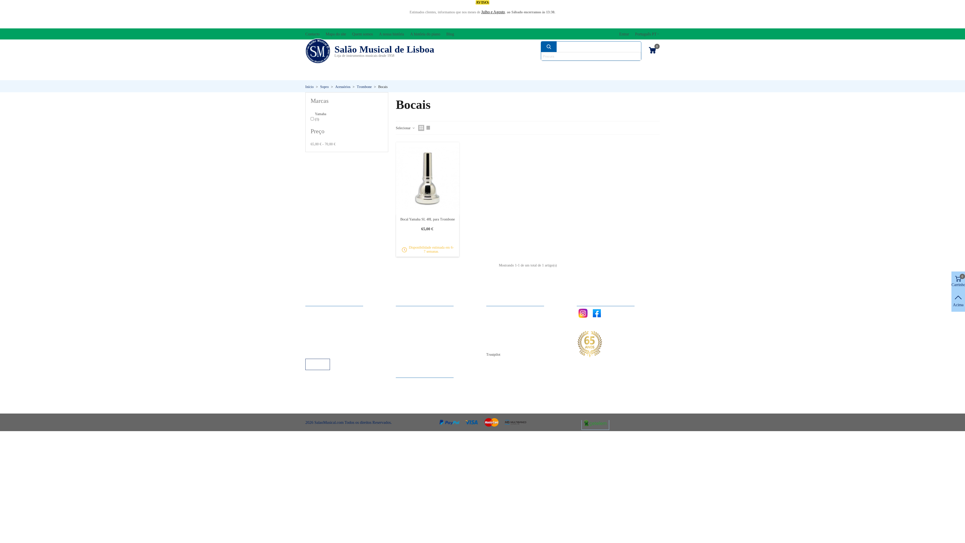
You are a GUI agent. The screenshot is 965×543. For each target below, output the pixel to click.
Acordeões (373, 67)
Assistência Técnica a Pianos (333, 352)
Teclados (612, 75)
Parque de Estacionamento (331, 338)
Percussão (433, 75)
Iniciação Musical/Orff (344, 75)
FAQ (314, 311)
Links (314, 318)
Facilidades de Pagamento (331, 345)
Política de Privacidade (328, 325)
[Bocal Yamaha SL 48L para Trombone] (427, 178)
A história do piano (506, 338)
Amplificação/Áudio (438, 67)
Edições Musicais (630, 67)
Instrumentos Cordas (553, 67)
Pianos (496, 75)
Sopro (552, 75)
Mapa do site (501, 318)
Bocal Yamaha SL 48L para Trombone (427, 219)
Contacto (498, 311)
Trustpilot (493, 354)
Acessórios (322, 67)
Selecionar (404, 128)
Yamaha (320, 116)
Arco (494, 67)
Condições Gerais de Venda (332, 331)
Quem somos (501, 325)
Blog (495, 345)
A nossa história (503, 331)
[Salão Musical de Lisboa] (317, 51)
